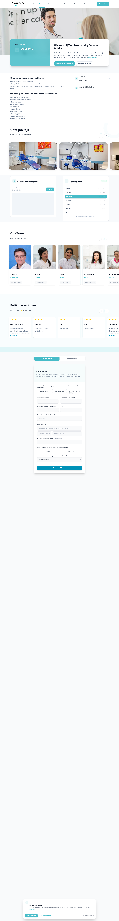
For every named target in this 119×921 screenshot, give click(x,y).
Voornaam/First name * (44, 397)
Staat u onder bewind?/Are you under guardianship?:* (52, 447)
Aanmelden (102, 4)
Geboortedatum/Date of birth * (46, 415)
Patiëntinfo (66, 4)
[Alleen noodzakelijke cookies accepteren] (92, 902)
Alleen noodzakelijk (45, 915)
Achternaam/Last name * (68, 397)
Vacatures (77, 4)
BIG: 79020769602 (15, 282)
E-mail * (63, 406)
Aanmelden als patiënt (63, 63)
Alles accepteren (31, 915)
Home (35, 4)
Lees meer (13, 335)
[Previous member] (101, 239)
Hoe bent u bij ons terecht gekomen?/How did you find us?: (54, 456)
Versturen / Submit (59, 468)
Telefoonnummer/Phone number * (47, 406)
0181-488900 (92, 58)
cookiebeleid (32, 909)
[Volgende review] (106, 311)
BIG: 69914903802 (40, 282)
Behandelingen (53, 4)
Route (49, 189)
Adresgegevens (41, 424)
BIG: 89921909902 (64, 282)
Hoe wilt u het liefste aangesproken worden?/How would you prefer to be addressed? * (58, 386)
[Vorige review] (101, 311)
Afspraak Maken (72, 358)
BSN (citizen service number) (49, 438)
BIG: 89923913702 (89, 282)
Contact (86, 4)
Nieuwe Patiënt (47, 358)
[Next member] (106, 239)
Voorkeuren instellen (86, 915)
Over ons (42, 4)
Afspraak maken (85, 63)
